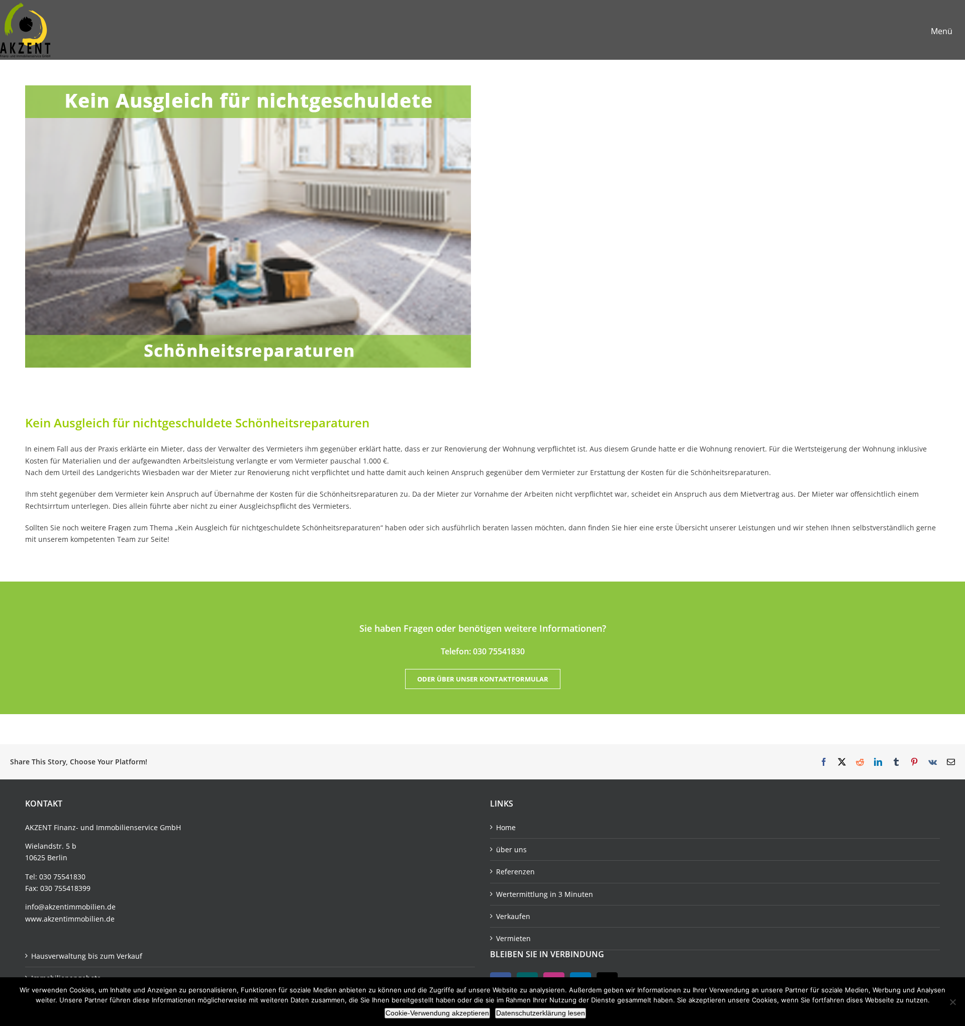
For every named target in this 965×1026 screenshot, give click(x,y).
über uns (511, 849)
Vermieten (513, 938)
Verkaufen (513, 916)
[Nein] (952, 1002)
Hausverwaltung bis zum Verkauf (86, 956)
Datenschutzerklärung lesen (540, 1013)
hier (630, 527)
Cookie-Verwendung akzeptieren (437, 1013)
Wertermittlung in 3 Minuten (544, 894)
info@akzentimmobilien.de (70, 906)
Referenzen (515, 871)
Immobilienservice (127, 827)
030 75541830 (62, 876)
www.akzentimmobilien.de (70, 919)
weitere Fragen (106, 527)
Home (506, 827)
